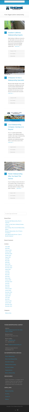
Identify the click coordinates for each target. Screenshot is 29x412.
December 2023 (8, 281)
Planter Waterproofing (10, 356)
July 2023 (7, 283)
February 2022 (8, 300)
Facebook (14, 409)
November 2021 (8, 306)
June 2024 (7, 272)
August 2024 (8, 269)
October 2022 (8, 293)
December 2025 (8, 253)
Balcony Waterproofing (10, 372)
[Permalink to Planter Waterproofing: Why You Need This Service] (14, 166)
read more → (18, 46)
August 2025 (8, 257)
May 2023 (7, 285)
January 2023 (8, 290)
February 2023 (8, 288)
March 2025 (7, 264)
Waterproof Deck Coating (10, 364)
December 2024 (8, 265)
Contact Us (7, 396)
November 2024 (8, 267)
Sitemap (7, 399)
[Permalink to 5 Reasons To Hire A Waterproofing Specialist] (14, 70)
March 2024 (7, 278)
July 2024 (7, 271)
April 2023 (7, 286)
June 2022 (7, 297)
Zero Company (12, 53)
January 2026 (8, 251)
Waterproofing (12, 56)
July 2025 (7, 258)
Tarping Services (8, 370)
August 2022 (8, 295)
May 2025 (7, 260)
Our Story (7, 393)
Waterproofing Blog (9, 390)
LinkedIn (17, 409)
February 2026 (8, 250)
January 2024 (8, 279)
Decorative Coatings (9, 361)
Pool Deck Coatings (9, 367)
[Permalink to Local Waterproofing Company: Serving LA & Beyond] (14, 117)
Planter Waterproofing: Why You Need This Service (15, 176)
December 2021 (8, 304)
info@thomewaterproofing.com (14, 344)
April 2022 (7, 299)
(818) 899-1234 (21, 1)
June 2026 (7, 246)
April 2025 (7, 262)
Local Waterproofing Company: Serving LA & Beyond (16, 127)
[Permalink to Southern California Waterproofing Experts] (14, 25)
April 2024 (7, 276)
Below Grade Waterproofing (11, 359)
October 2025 (8, 255)
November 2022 (8, 292)
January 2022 (8, 302)
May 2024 (7, 274)
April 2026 (7, 248)
